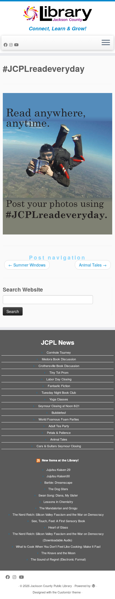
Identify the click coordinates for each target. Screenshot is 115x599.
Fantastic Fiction (59, 385)
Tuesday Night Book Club (59, 392)
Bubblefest (59, 412)
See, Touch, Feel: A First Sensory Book (58, 521)
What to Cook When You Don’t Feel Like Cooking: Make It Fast (58, 546)
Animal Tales (93, 265)
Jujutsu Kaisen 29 (58, 469)
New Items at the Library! (60, 460)
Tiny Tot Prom (58, 372)
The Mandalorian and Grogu (58, 508)
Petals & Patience (59, 432)
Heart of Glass (58, 527)
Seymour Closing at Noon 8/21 (59, 406)
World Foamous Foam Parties (59, 419)
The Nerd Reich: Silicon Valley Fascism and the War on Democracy (58, 514)
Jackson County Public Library (51, 585)
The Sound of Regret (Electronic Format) (58, 559)
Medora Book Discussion (59, 359)
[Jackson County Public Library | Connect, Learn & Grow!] (57, 13)
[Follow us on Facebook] (6, 44)
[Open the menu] (106, 43)
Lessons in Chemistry (58, 501)
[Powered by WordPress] (93, 584)
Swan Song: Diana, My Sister (58, 495)
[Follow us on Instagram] (11, 44)
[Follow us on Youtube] (17, 44)
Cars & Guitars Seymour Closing (59, 446)
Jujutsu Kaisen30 (58, 476)
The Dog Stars (58, 488)
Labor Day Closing (58, 379)
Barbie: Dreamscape (58, 482)
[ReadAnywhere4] (57, 163)
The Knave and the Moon (58, 553)
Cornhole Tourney (59, 352)
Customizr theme (69, 592)
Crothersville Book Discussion (59, 365)
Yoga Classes (58, 399)
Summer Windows (26, 265)
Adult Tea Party (59, 426)
